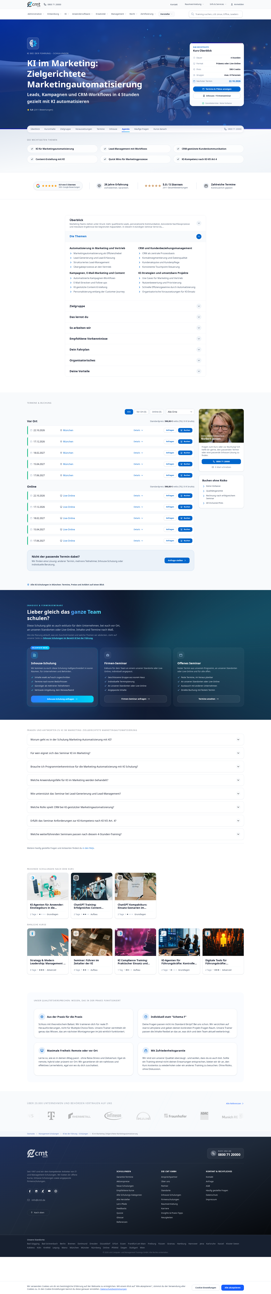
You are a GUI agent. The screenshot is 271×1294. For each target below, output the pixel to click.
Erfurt (115, 1243)
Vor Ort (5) (141, 411)
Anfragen (170, 430)
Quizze (120, 1213)
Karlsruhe (211, 1243)
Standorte (166, 1190)
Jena (202, 1243)
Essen (123, 1243)
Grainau (171, 1243)
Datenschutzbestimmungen (113, 1289)
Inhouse (113, 129)
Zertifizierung (147, 14)
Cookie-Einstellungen (205, 1287)
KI (66, 14)
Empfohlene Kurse (125, 1190)
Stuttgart (133, 1247)
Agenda (125, 129)
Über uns (165, 1181)
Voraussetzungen (84, 129)
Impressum (211, 1199)
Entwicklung (53, 14)
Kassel (221, 1243)
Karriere (165, 1208)
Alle (129, 411)
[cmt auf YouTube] (49, 1191)
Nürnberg (96, 1247)
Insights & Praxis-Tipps (172, 1213)
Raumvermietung (193, 4)
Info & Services (217, 4)
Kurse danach (160, 129)
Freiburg (152, 1243)
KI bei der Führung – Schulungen (48, 53)
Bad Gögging (33, 1243)
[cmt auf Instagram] (55, 1191)
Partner (164, 1186)
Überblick (35, 129)
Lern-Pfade (122, 1204)
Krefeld (46, 1247)
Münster (85, 1247)
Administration (35, 14)
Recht (132, 14)
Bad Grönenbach (50, 1243)
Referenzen (122, 1222)
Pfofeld (115, 1247)
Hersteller (165, 14)
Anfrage (210, 1181)
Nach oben (39, 1212)
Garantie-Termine (125, 1177)
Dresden (94, 1243)
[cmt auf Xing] (42, 1191)
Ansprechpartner (169, 1177)
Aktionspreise (123, 1181)
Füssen (161, 1243)
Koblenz (31, 1247)
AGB (208, 1186)
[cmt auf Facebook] (29, 1191)
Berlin (63, 1243)
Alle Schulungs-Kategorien (129, 1195)
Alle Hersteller (123, 1199)
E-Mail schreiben (223, 467)
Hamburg (181, 1243)
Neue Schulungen (125, 1186)
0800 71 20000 (223, 461)
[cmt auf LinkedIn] (36, 1191)
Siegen (124, 1247)
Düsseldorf (105, 1243)
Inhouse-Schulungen (171, 1195)
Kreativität (101, 14)
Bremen (71, 1243)
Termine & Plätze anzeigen (218, 89)
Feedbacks (121, 1208)
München (68, 430)
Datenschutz (212, 1195)
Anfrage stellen (175, 560)
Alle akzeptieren (233, 1287)
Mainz (64, 1247)
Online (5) (156, 411)
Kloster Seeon (232, 1243)
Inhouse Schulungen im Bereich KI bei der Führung (68, 638)
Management (117, 14)
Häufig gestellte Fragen (217, 1190)
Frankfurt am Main (137, 1243)
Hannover (193, 1243)
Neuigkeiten (167, 1217)
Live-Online (69, 495)
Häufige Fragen (141, 129)
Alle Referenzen (233, 1103)
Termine (101, 129)
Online (106, 1247)
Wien (142, 1247)
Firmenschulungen (170, 1199)
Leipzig (56, 1247)
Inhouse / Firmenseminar (218, 95)
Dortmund (82, 1243)
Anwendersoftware (81, 14)
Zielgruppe (65, 129)
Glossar (120, 1217)
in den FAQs (88, 848)
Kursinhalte (49, 129)
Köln (39, 1247)
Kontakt (174, 4)
